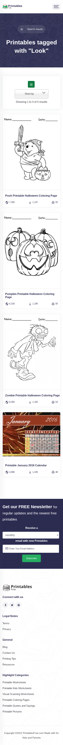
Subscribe (31, 558)
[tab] (31, 84)
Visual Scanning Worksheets (18, 694)
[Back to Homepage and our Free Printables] (21, 29)
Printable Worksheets (14, 682)
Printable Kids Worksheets (17, 688)
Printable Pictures (12, 711)
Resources (9, 664)
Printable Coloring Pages (16, 699)
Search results (35, 29)
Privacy (7, 629)
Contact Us (9, 652)
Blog (5, 647)
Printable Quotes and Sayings (19, 705)
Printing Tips (9, 658)
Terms (6, 623)
